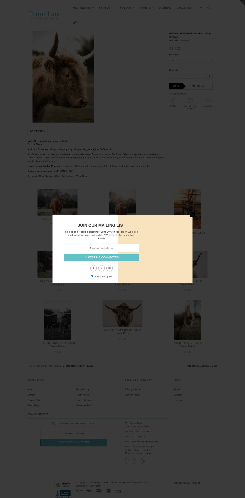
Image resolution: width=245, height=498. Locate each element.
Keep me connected (103, 257)
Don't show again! (103, 276)
